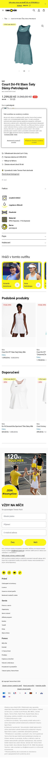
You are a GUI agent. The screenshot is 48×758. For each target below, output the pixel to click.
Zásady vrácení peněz (24, 689)
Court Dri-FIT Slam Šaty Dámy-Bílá (13, 352)
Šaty (5, 18)
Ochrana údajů (8, 134)
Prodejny (4, 655)
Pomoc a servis (6, 605)
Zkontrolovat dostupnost (10, 174)
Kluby (3, 629)
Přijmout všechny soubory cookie (34, 141)
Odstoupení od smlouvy (9, 583)
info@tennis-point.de (17, 550)
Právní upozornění (28, 685)
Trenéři (4, 625)
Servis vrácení (6, 613)
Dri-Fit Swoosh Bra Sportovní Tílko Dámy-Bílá (17, 426)
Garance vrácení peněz (9, 591)
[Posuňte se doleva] (19, 71)
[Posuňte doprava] (28, 71)
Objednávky (5, 609)
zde (10, 132)
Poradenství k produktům (9, 667)
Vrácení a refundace (8, 663)
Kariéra (4, 621)
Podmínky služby (41, 685)
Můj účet (4, 643)
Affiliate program (7, 617)
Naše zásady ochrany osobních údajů (13, 555)
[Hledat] (33, 10)
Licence (4, 587)
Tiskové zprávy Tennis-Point (10, 670)
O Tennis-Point (6, 651)
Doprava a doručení (8, 659)
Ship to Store (5, 633)
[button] (2, 10)
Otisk (15, 134)
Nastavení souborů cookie (9, 595)
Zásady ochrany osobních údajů (12, 685)
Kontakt (4, 647)
